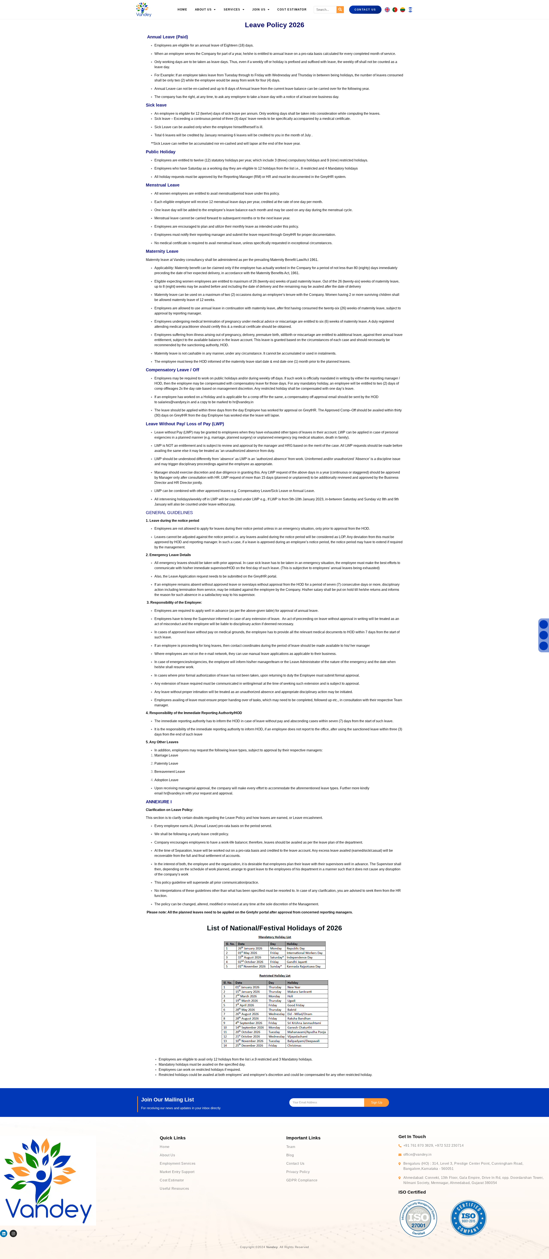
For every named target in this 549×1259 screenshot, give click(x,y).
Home (182, 9)
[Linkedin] (3, 1233)
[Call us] (543, 624)
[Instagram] (13, 1233)
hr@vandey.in (242, 402)
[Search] (340, 9)
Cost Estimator (291, 9)
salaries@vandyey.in (174, 402)
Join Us (258, 9)
